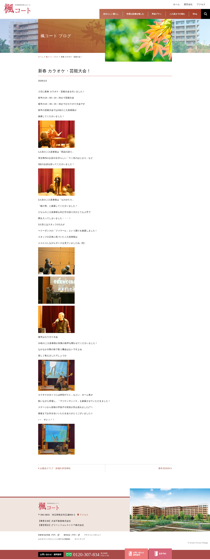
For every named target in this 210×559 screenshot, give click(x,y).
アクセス (83, 515)
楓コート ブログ (52, 57)
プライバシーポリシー (92, 535)
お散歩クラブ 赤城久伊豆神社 (55, 468)
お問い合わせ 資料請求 (138, 553)
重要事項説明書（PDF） (47, 535)
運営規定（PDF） (70, 535)
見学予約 (162, 554)
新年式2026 (164, 468)
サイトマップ (80, 539)
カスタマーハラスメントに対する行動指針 (54, 539)
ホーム (40, 57)
